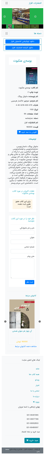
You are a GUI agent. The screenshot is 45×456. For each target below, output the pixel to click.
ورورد (37, 402)
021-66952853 (32, 423)
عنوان (32, 237)
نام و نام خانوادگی (27, 228)
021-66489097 (32, 427)
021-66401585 (32, 415)
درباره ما (36, 396)
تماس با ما (34, 391)
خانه (37, 369)
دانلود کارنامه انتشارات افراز (22, 47)
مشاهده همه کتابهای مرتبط (26, 346)
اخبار (37, 385)
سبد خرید (33, 440)
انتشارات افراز (35, 3)
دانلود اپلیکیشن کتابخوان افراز (22, 41)
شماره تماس (29, 247)
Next (40, 321)
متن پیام (30, 256)
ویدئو (37, 380)
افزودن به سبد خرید (29, 132)
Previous (5, 321)
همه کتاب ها (34, 374)
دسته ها (37, 33)
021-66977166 (32, 419)
